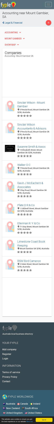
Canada (24, 403)
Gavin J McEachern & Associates (30, 184)
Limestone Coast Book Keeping (31, 243)
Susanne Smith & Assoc (31, 146)
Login (5, 358)
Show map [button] (10, 45)
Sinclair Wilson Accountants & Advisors (31, 126)
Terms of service (11, 372)
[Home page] (8, 4)
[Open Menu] (48, 4)
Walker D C (23, 164)
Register (6, 354)
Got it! (44, 420)
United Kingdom (14, 412)
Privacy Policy (9, 376)
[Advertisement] (27, 78)
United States (34, 412)
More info (29, 421)
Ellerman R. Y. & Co (28, 223)
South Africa (31, 408)
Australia (10, 403)
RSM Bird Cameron (29, 261)
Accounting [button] (11, 32)
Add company (9, 349)
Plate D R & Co (26, 205)
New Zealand (12, 408)
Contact (6, 381)
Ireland (36, 403)
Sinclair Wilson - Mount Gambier (31, 104)
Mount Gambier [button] (13, 38)
